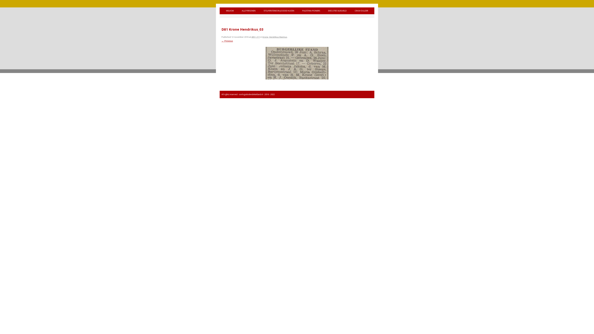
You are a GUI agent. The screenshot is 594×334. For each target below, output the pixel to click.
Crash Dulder (361, 10)
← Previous (227, 40)
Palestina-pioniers (311, 10)
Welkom (230, 10)
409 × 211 (255, 37)
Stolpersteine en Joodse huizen (279, 10)
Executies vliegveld (337, 10)
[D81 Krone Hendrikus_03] (297, 63)
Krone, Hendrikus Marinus (275, 37)
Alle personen (249, 10)
